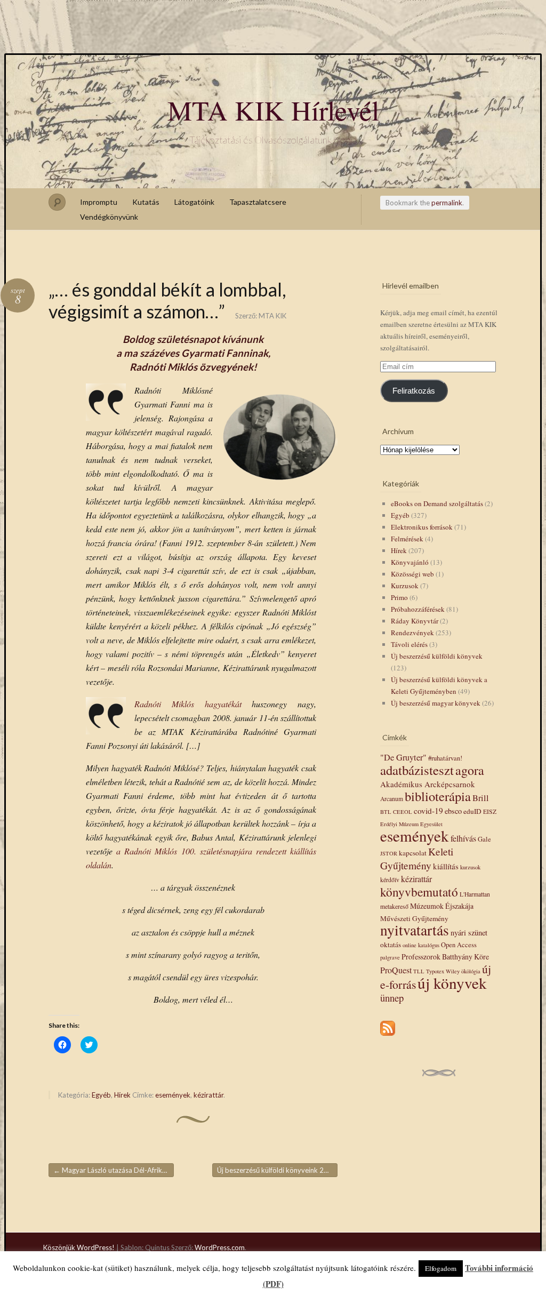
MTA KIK (272, 315)
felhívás (463, 838)
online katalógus (421, 945)
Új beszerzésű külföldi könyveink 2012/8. (277, 1170)
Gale (484, 839)
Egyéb (101, 1095)
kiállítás (446, 866)
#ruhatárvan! (445, 758)
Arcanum (391, 799)
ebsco (453, 811)
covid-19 (428, 810)
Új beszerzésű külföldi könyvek (437, 656)
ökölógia (470, 971)
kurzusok (470, 867)
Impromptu (98, 201)
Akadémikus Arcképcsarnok (427, 784)
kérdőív (389, 880)
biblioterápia (438, 796)
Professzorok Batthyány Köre (445, 956)
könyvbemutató (419, 891)
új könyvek (452, 982)
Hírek (122, 1095)
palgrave (390, 957)
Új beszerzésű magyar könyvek (435, 703)
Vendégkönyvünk (109, 216)
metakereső (394, 906)
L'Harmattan (475, 894)
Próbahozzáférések (418, 609)
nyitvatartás (414, 930)
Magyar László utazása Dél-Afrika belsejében (113, 1170)
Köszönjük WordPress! (79, 1247)
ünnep (392, 997)
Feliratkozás (413, 391)
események (172, 1095)
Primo (399, 597)
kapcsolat (413, 853)
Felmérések (407, 538)
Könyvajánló (410, 562)
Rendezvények (412, 632)
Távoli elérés (409, 644)
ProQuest (396, 969)
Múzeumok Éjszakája (441, 906)
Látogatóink (194, 201)
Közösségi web (412, 574)
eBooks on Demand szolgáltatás (437, 503)
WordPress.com (220, 1247)
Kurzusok (405, 585)
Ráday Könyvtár (414, 621)
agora (469, 770)
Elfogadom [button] (440, 1268)
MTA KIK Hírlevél (273, 110)
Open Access (459, 944)
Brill (480, 798)
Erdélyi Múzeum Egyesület (411, 824)
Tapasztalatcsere (257, 201)
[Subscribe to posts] (387, 1036)
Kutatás (145, 201)
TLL (418, 971)
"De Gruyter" (403, 757)
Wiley (453, 971)
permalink (446, 202)
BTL (385, 811)
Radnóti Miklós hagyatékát (188, 703)
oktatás (390, 944)
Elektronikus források (422, 527)
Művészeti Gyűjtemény (414, 918)
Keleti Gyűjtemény (416, 858)
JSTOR (388, 853)
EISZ (489, 811)
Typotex (435, 971)
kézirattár (208, 1095)
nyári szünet (469, 932)
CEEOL (402, 811)
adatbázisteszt (417, 770)
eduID (472, 811)
